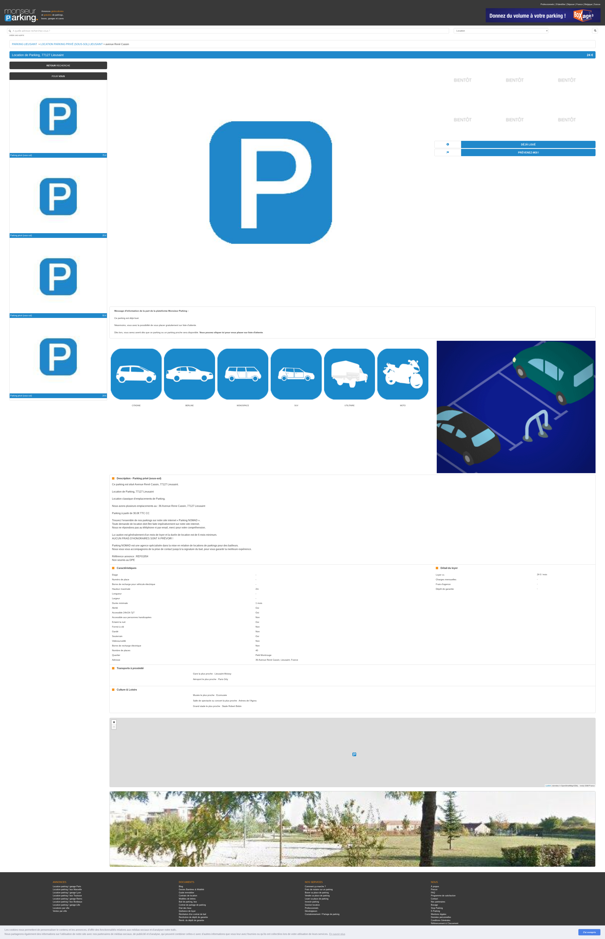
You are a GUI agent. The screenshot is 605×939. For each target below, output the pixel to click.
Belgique (588, 4)
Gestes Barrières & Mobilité (191, 889)
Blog (181, 886)
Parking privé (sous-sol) (21, 155)
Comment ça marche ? (315, 886)
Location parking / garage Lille (66, 905)
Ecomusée (221, 695)
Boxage (434, 905)
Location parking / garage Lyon (67, 892)
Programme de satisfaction (443, 895)
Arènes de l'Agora (247, 700)
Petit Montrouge (263, 655)
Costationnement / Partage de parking (322, 914)
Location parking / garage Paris (67, 886)
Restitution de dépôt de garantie (193, 917)
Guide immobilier (186, 892)
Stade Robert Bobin (232, 706)
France (579, 4)
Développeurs (311, 911)
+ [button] (114, 722)
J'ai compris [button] (589, 932)
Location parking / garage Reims (67, 899)
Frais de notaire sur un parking (319, 889)
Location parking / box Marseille (67, 889)
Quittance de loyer (187, 911)
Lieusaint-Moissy (223, 673)
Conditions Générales (440, 920)
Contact (434, 899)
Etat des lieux (185, 908)
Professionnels (547, 4)
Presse (434, 889)
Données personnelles (441, 917)
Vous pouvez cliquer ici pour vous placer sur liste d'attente (231, 332)
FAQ (433, 892)
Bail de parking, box (188, 902)
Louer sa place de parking (316, 899)
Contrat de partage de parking (192, 905)
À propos (435, 886)
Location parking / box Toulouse (67, 895)
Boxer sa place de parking (317, 892)
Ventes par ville (60, 911)
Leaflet (548, 785)
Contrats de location (188, 895)
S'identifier (560, 4)
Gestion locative (312, 905)
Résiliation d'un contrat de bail (192, 914)
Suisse (597, 4)
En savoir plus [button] (337, 934)
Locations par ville (61, 908)
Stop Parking (437, 908)
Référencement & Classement (444, 923)
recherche (58, 65)
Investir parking (312, 902)
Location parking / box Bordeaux (67, 902)
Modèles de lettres (187, 899)
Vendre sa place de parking (317, 895)
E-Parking (435, 911)
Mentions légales (438, 914)
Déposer (571, 4)
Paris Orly (223, 679)
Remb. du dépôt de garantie (191, 920)
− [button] (114, 727)
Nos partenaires (438, 902)
